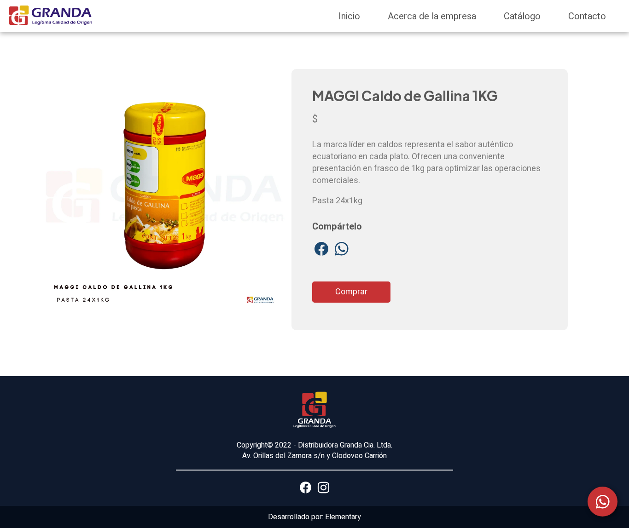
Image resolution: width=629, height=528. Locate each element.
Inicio (349, 16)
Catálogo (522, 16)
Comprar (351, 292)
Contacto (587, 16)
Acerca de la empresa (432, 16)
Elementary (343, 516)
